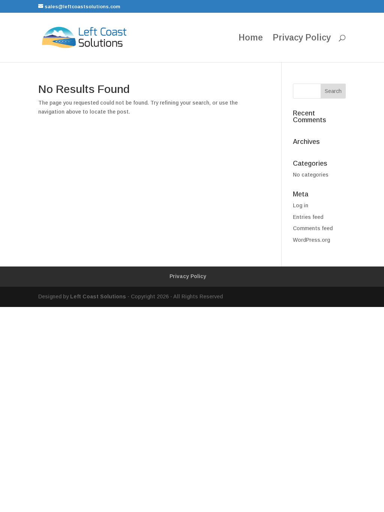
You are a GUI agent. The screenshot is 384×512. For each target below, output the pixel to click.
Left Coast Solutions (98, 296)
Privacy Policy (302, 38)
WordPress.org (311, 240)
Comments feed (313, 228)
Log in (300, 205)
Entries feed (308, 217)
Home (250, 38)
